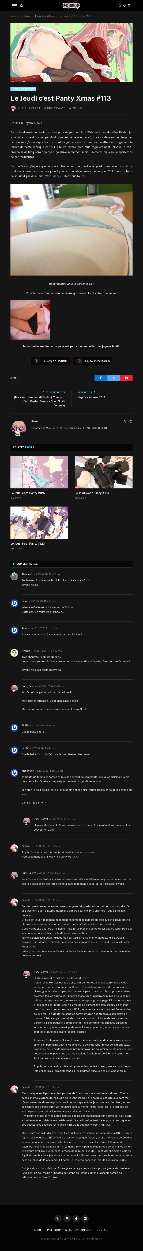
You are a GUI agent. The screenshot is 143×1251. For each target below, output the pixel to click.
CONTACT (103, 1230)
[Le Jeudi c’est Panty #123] (39, 523)
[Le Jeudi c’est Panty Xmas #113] (71, 52)
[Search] (21, 6)
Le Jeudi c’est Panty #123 (27, 543)
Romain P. (27, 650)
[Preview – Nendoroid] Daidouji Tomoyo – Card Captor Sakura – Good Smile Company (39, 401)
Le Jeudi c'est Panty (23, 89)
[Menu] (14, 6)
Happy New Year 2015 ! (92, 397)
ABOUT (38, 1230)
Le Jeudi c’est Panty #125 (27, 493)
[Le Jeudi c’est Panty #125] (39, 472)
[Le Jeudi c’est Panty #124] (104, 472)
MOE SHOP (54, 1230)
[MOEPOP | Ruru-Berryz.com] (71, 5)
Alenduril (27, 574)
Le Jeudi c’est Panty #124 (92, 493)
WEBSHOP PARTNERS (78, 1230)
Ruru (23, 108)
